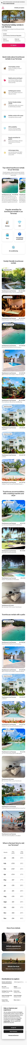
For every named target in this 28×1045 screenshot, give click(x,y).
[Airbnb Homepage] (3, 7)
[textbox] (7, 41)
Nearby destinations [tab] (7, 982)
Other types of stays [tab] (19, 982)
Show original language (8, 3)
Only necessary (13, 1031)
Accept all (13, 1027)
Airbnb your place (19, 8)
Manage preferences (13, 1035)
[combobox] (13, 35)
